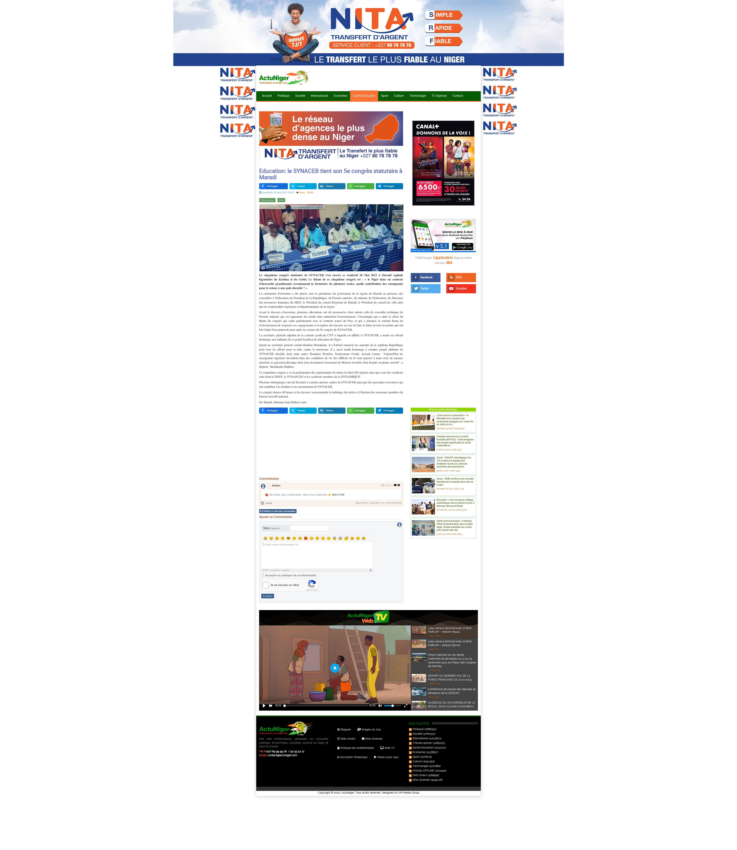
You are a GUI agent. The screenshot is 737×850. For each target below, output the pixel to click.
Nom (271, 528)
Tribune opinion (422, 742)
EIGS (281, 200)
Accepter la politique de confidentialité (290, 575)
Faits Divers (420, 775)
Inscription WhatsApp (354, 757)
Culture (399, 95)
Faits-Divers (347, 738)
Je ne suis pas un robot (284, 584)
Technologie (417, 95)
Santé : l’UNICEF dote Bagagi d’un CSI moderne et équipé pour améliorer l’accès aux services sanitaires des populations (454, 462)
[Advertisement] (331, 446)
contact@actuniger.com (282, 755)
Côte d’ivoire (267, 200)
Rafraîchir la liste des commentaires (279, 511)
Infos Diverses (373, 738)
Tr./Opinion (439, 95)
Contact (458, 95)
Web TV (389, 747)
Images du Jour (371, 729)
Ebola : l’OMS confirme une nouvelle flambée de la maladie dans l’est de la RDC (455, 481)
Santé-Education (364, 95)
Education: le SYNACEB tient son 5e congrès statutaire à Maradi (330, 174)
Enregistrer (268, 596)
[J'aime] (395, 485)
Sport (384, 95)
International (319, 95)
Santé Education (423, 747)
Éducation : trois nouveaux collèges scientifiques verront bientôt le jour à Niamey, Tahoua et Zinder (455, 502)
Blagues (345, 729)
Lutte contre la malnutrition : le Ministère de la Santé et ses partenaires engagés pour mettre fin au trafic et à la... (455, 420)
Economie (340, 95)
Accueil (267, 95)
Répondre (361, 502)
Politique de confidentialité (357, 747)
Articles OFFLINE (423, 770)
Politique (283, 95)
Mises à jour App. (388, 757)
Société (300, 95)
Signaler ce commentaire (385, 502)
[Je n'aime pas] (399, 485)
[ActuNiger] (285, 77)
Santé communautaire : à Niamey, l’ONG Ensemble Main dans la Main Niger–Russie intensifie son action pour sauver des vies (455, 525)
